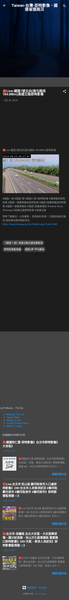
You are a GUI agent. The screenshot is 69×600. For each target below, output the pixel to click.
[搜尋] (64, 6)
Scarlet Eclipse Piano (17, 423)
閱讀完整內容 (59, 474)
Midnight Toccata (15, 414)
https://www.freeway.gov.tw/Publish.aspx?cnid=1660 (30, 224)
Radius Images (40, 594)
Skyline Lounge (14, 426)
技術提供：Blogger (36, 587)
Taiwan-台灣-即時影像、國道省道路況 (35, 7)
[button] (64, 91)
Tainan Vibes (13, 417)
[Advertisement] (34, 49)
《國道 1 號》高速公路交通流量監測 (23, 242)
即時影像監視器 (12, 249)
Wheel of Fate (13, 420)
